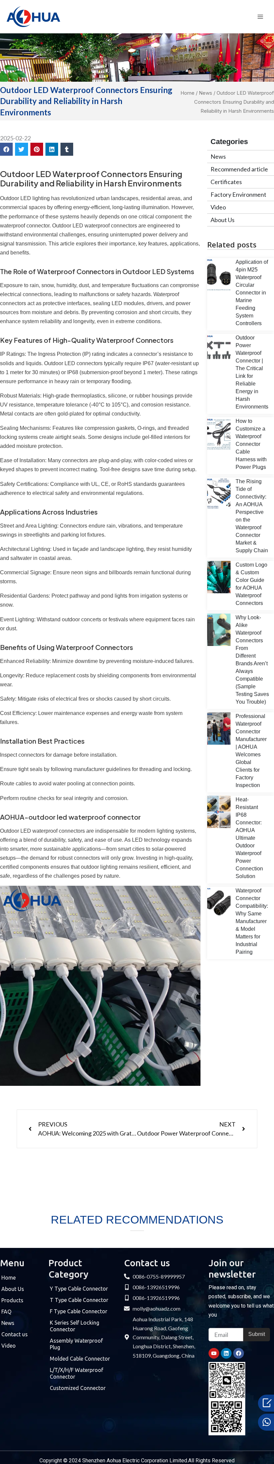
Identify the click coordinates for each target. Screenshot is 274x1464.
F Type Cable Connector (78, 1311)
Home (187, 93)
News (205, 93)
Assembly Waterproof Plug (76, 1344)
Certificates (226, 181)
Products (12, 1300)
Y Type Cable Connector (79, 1289)
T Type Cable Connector (79, 1300)
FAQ (6, 1312)
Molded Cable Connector (80, 1359)
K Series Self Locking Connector (74, 1326)
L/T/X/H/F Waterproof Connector (76, 1373)
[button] (6, 149)
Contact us (14, 1334)
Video (218, 207)
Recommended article (239, 169)
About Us (223, 219)
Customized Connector (78, 1388)
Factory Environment (238, 194)
